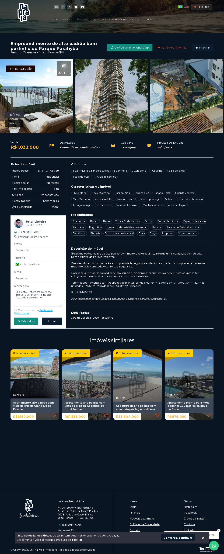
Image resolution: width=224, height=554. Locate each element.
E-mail (52, 321)
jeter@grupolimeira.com (33, 237)
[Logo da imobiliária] (28, 508)
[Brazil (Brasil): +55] (18, 264)
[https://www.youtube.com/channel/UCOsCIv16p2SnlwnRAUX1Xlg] (76, 7)
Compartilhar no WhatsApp (131, 47)
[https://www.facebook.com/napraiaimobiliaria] (63, 7)
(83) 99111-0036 (72, 524)
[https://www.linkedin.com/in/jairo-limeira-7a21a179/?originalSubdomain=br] (82, 7)
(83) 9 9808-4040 (29, 232)
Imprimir (204, 47)
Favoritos (203, 6)
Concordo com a (33, 312)
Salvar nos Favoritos (173, 47)
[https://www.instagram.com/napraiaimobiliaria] (56, 7)
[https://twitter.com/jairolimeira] (69, 7)
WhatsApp (28, 321)
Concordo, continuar (178, 537)
